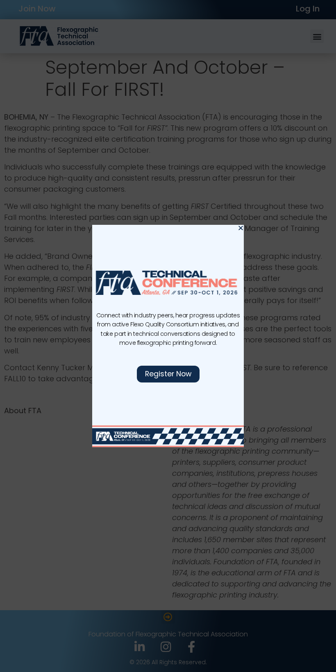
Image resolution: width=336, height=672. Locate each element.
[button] (241, 228)
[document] (168, 336)
